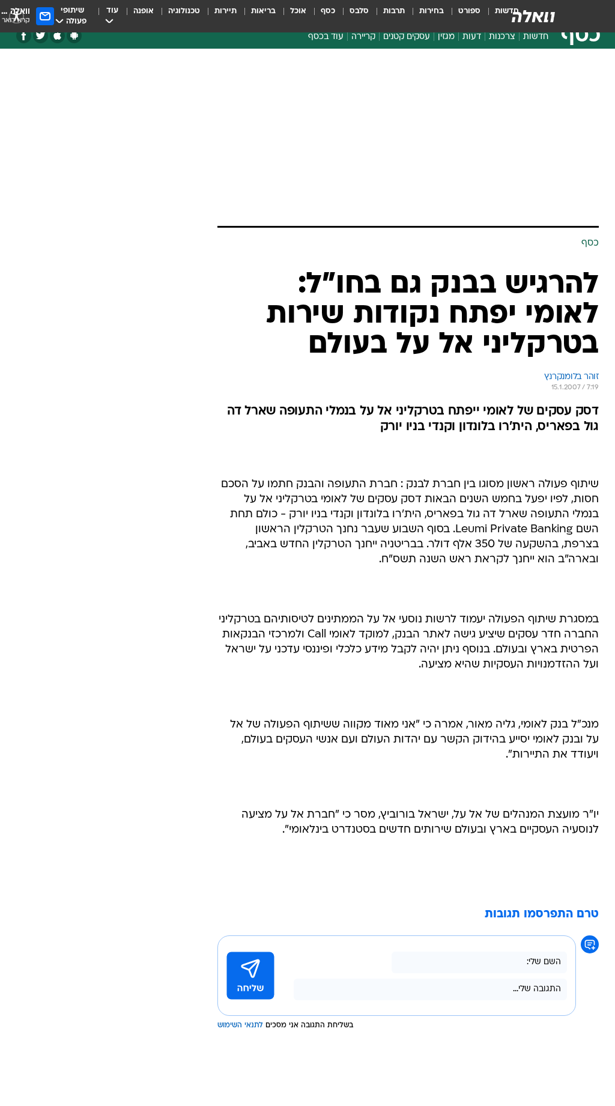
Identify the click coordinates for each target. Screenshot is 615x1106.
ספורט (469, 11)
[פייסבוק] (23, 35)
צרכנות (502, 37)
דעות (471, 37)
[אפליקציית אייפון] (57, 35)
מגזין (446, 37)
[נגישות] (16, 15)
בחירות (431, 11)
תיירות (225, 11)
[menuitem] (462, 16)
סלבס (359, 11)
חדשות (535, 37)
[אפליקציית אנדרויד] (74, 35)
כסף (328, 11)
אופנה (143, 11)
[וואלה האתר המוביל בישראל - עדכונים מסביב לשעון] (533, 16)
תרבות (394, 11)
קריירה (363, 37)
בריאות (263, 11)
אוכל (298, 11)
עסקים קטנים (406, 37)
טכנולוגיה (184, 11)
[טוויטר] (40, 35)
